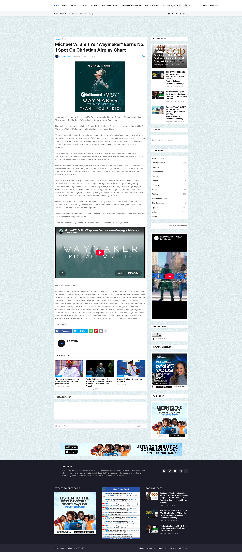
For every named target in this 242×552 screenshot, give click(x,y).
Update (169, 207)
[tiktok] (187, 13)
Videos (169, 216)
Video (94, 6)
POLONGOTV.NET (109, 527)
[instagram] (180, 13)
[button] (180, 5)
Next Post (140, 426)
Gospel (84, 6)
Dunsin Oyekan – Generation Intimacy (129, 380)
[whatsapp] (184, 13)
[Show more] (105, 331)
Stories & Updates (208, 6)
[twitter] (172, 13)
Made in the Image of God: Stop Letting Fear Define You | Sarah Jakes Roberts (176, 95)
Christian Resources (131, 6)
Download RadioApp (86, 14)
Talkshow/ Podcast (172, 6)
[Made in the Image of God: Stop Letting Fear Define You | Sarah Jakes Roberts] (158, 95)
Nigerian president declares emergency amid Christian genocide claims (67, 381)
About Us (63, 14)
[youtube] (176, 13)
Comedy (169, 167)
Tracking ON (128, 538)
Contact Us (73, 14)
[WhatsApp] (91, 331)
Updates (190, 6)
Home (65, 6)
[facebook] (169, 13)
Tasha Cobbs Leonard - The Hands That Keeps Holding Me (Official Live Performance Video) (99, 382)
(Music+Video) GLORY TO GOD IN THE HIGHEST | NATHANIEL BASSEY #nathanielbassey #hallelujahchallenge (176, 113)
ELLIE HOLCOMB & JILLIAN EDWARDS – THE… (117, 494)
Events (169, 176)
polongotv (72, 340)
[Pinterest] (96, 331)
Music (74, 6)
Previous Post (62, 426)
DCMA (173, 548)
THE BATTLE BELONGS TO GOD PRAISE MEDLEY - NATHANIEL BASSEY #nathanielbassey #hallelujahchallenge (175, 77)
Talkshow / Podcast (169, 198)
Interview (169, 185)
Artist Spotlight (108, 6)
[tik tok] (186, 471)
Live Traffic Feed (121, 489)
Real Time (120, 538)
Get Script (113, 538)
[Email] (101, 331)
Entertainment (169, 172)
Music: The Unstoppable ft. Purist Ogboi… (118, 535)
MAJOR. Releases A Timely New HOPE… (118, 522)
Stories (64, 39)
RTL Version (183, 548)
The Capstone (152, 6)
